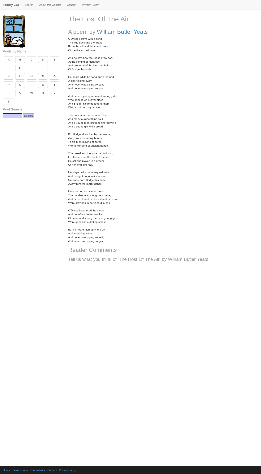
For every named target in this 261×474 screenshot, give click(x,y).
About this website (50, 4)
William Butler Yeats (122, 32)
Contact (71, 4)
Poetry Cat (11, 5)
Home (6, 470)
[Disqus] (163, 315)
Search (29, 4)
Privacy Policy (90, 4)
